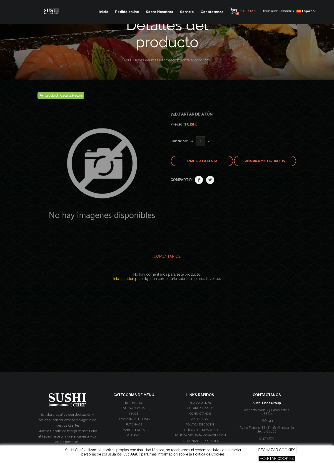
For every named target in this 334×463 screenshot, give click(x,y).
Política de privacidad (200, 430)
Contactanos (200, 413)
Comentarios (167, 256)
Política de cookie (200, 424)
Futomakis (133, 424)
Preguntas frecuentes (200, 441)
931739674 (266, 438)
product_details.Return (63, 95)
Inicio (103, 12)
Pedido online (127, 12)
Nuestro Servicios (200, 408)
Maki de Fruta (134, 430)
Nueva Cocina (134, 408)
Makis (133, 413)
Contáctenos (212, 12)
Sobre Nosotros (159, 12)
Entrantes (133, 402)
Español (308, 11)
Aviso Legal (200, 419)
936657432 (266, 421)
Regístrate (287, 10)
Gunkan (133, 435)
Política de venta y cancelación (200, 435)
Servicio (187, 12)
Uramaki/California (133, 419)
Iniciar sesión (270, 10)
